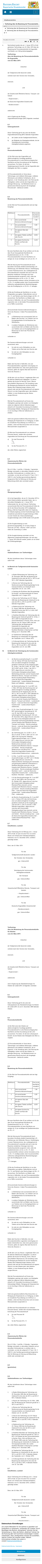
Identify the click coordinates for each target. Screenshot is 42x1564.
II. (6, 32)
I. (6, 26)
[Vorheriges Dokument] (34, 41)
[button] (3, 24)
